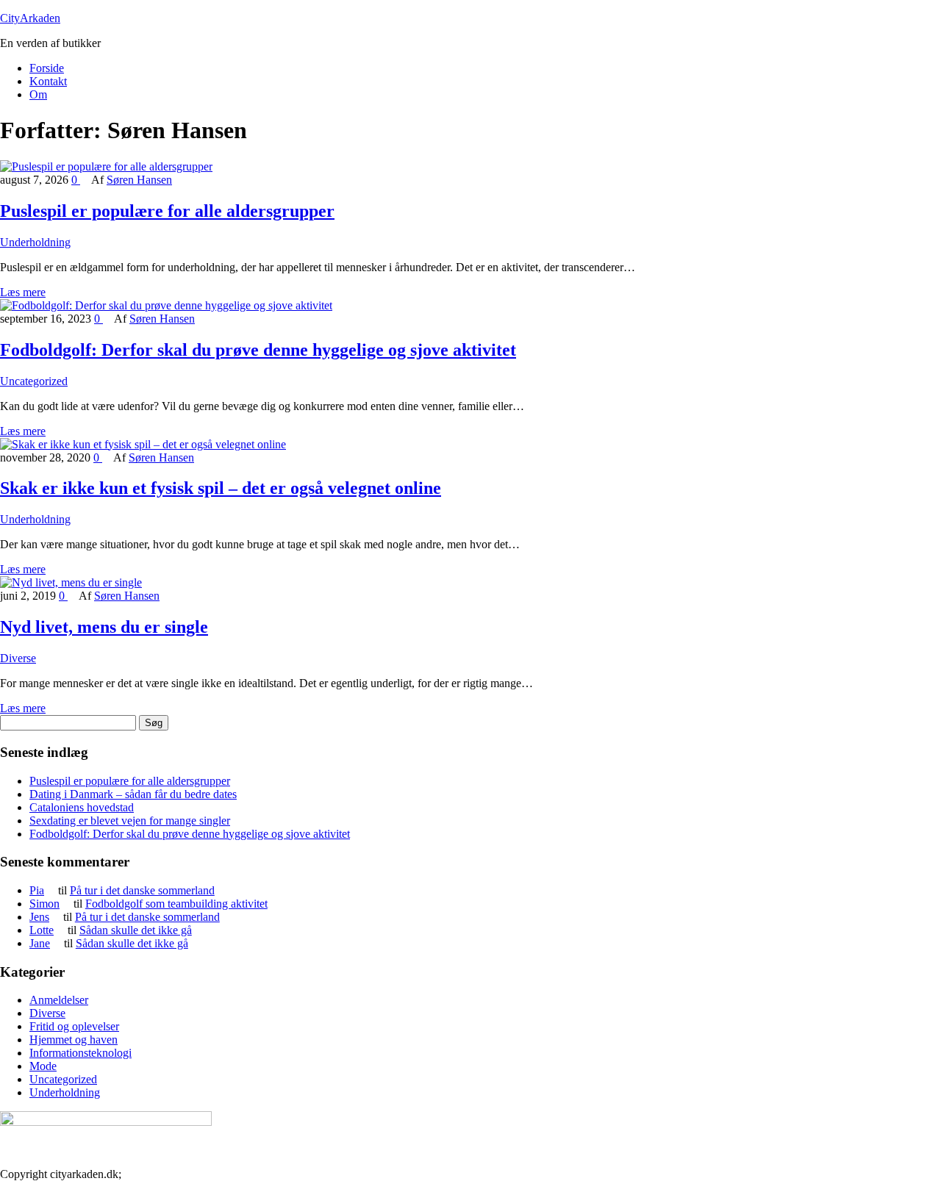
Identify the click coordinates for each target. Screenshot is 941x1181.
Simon (44, 903)
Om (38, 94)
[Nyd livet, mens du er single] (71, 582)
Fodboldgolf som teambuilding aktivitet (176, 903)
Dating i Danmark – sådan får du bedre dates (133, 794)
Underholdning (35, 242)
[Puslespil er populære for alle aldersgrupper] (106, 166)
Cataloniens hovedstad (81, 807)
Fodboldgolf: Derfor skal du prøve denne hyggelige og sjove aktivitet (258, 349)
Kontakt (48, 81)
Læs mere (23, 292)
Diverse (18, 658)
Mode (43, 1066)
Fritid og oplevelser (74, 1026)
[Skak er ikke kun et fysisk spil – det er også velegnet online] (143, 444)
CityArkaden (30, 18)
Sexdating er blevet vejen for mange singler (129, 820)
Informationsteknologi (80, 1053)
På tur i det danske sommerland (142, 890)
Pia (36, 890)
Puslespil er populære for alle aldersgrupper (167, 210)
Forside (46, 68)
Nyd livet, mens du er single (104, 626)
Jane (39, 943)
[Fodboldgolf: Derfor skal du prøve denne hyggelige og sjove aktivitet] (166, 305)
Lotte (41, 930)
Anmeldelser (58, 1000)
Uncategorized (34, 381)
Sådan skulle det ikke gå (135, 930)
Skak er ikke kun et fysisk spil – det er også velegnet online (220, 488)
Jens (39, 917)
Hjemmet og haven (73, 1039)
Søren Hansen (139, 179)
